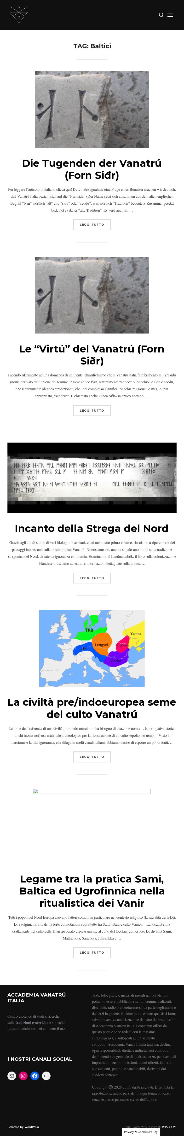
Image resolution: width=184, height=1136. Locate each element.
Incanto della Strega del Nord (92, 528)
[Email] (11, 1076)
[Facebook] (34, 1076)
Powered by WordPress (23, 1126)
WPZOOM (169, 1126)
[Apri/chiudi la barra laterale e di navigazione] (172, 15)
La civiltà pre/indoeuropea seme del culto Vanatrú (91, 708)
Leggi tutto (95, 222)
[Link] (46, 1076)
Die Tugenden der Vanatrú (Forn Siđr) (92, 169)
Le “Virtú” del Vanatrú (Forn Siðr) (92, 355)
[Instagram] (23, 1076)
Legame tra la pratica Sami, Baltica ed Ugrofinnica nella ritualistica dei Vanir (92, 891)
